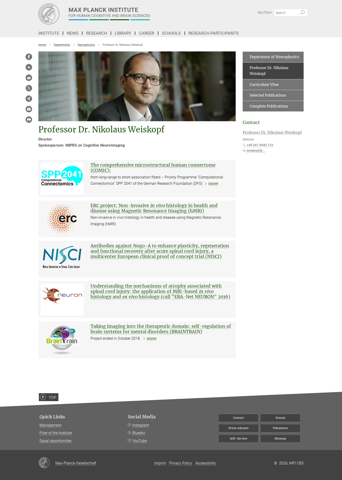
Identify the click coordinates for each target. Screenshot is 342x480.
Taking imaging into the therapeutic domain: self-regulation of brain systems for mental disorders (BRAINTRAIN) (161, 328)
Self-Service (238, 438)
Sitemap (280, 438)
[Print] (28, 119)
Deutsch (265, 12)
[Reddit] (28, 77)
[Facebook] (28, 56)
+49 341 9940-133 (260, 145)
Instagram (140, 425)
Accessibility (205, 463)
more (213, 183)
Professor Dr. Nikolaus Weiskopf (269, 71)
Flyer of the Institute (56, 433)
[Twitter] (28, 88)
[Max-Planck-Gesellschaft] (46, 463)
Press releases (238, 428)
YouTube (139, 441)
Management (50, 425)
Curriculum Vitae (264, 84)
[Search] (302, 13)
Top (52, 397)
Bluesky (138, 433)
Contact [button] (251, 122)
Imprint (160, 463)
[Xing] (28, 98)
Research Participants (213, 33)
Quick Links (52, 417)
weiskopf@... (256, 150)
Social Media (142, 417)
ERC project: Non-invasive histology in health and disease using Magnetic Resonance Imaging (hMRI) (154, 208)
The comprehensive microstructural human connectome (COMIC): (153, 167)
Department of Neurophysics (274, 57)
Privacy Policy (180, 463)
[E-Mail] (28, 109)
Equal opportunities (55, 441)
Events (280, 418)
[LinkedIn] (28, 67)
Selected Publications (268, 95)
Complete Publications (269, 106)
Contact (238, 418)
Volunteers (280, 428)
